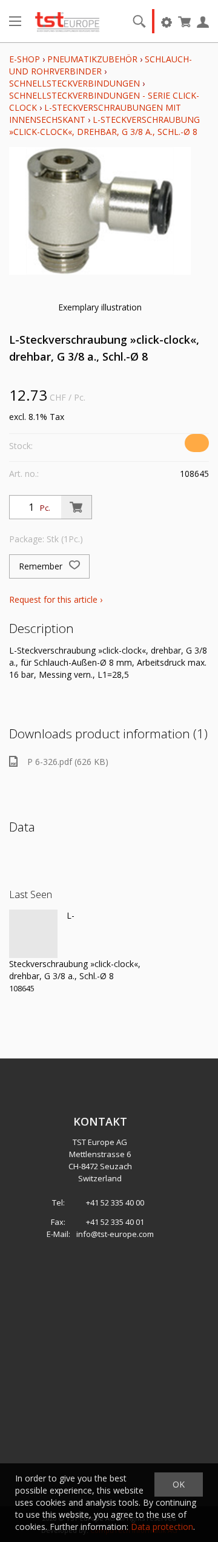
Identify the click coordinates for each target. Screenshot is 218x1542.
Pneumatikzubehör (93, 59)
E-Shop (24, 59)
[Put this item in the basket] (76, 507)
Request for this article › (55, 599)
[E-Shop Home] (67, 21)
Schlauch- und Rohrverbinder (100, 65)
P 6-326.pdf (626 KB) (67, 761)
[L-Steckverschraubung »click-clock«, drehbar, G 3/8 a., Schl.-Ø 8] (33, 934)
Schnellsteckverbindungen (74, 83)
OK (179, 1484)
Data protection (162, 1526)
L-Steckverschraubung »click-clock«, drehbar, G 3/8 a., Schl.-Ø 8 (104, 125)
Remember (42, 566)
